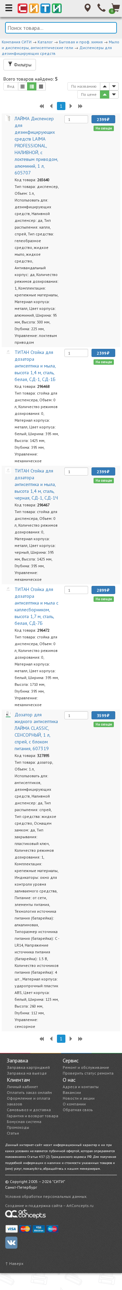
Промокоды (18, 1127)
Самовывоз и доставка (29, 1109)
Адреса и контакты (81, 1086)
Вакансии (72, 1092)
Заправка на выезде (27, 1073)
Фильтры (22, 65)
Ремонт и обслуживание (86, 1067)
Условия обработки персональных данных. (46, 1196)
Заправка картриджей (28, 1067)
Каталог (45, 41)
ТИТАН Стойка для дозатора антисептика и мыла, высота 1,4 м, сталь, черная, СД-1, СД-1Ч (36, 484)
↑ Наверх (14, 1263)
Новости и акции (79, 1098)
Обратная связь (78, 1109)
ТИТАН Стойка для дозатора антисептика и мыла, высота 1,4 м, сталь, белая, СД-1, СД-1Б (35, 365)
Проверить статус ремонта (88, 1073)
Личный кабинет (22, 1086)
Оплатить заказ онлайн (29, 1092)
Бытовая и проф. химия (81, 41)
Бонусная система (24, 1121)
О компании (74, 1103)
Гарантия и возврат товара (32, 1115)
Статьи (13, 1133)
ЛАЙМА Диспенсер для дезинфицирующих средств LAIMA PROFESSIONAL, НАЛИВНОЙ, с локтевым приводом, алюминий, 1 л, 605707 (36, 145)
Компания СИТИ (17, 41)
